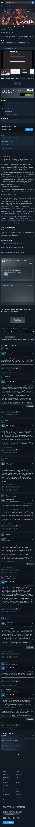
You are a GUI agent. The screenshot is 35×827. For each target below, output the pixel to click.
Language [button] (24, 328)
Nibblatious (8, 689)
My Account (19, 799)
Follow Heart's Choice (12, 270)
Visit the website (5, 144)
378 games (7, 496)
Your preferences (14, 311)
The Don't (7, 348)
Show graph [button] (29, 331)
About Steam (6, 774)
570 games (7, 691)
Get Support (19, 797)
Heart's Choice (9, 29)
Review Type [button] (5, 328)
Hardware (18, 779)
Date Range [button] (4, 331)
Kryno (6, 662)
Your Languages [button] (9, 337)
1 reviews (7, 422)
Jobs (17, 777)
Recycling (18, 782)
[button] (3, 7)
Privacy (5, 791)
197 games (7, 578)
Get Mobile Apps (9, 822)
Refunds (5, 802)
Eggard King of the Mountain (12, 495)
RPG (3, 42)
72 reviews (7, 619)
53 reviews (14, 378)
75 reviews (14, 496)
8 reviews (7, 349)
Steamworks (6, 779)
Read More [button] (30, 406)
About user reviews (5, 311)
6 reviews (13, 578)
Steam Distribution (7, 782)
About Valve (19, 774)
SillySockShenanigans (10, 576)
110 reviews (14, 664)
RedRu (6, 458)
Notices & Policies (7, 797)
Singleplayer (22, 42)
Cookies (5, 799)
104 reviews (7, 535)
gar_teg (7, 618)
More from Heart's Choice (16, 261)
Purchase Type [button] (14, 328)
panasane (7, 376)
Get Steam (18, 791)
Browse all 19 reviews (17, 755)
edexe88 (7, 420)
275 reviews (14, 691)
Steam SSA (6, 777)
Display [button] (20, 331)
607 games (7, 378)
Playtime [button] (13, 331)
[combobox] (18, 2)
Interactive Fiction (11, 42)
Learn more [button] (29, 129)
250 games (7, 664)
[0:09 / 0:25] (17, 59)
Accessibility (6, 794)
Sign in (2, 78)
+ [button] (28, 42)
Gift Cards (5, 785)
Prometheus (8, 534)
